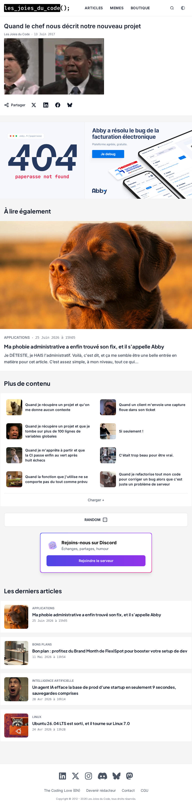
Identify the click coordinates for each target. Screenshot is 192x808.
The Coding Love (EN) (62, 790)
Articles (94, 8)
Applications (17, 337)
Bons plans (42, 644)
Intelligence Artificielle (53, 680)
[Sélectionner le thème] (183, 8)
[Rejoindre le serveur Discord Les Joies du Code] (103, 776)
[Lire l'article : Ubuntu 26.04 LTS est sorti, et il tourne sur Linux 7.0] (96, 726)
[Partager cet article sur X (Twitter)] (33, 105)
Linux (37, 717)
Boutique (140, 8)
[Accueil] (36, 8)
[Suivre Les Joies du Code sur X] (76, 777)
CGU (144, 790)
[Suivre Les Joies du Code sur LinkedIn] (62, 777)
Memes (117, 8)
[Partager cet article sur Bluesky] (69, 105)
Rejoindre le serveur (96, 560)
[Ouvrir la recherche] (172, 8)
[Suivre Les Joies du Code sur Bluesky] (116, 777)
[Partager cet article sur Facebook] (57, 105)
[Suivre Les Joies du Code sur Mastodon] (130, 777)
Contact (128, 790)
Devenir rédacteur (101, 790)
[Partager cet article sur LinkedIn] (45, 105)
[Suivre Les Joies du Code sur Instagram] (88, 777)
